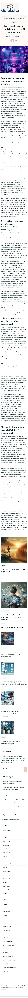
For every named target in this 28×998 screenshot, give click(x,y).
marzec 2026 (6, 845)
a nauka (5, 904)
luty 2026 (5, 849)
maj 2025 (5, 882)
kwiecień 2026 (6, 841)
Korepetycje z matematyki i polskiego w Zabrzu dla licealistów (13, 782)
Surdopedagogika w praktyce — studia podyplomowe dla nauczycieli (13, 788)
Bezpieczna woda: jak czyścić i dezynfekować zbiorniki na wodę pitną (15, 801)
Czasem (5, 915)
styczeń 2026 (6, 852)
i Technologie (6, 930)
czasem (5, 919)
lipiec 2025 (5, 875)
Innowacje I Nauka (8, 934)
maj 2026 (5, 837)
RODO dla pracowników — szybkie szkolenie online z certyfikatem (14, 807)
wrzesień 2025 (6, 867)
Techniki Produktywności (9, 960)
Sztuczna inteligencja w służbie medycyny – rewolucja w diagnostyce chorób (14, 684)
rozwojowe (5, 952)
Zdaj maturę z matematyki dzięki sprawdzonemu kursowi (11, 794)
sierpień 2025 (6, 871)
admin (16, 40)
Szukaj (5, 768)
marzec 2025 (6, 889)
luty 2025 (5, 893)
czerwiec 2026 (6, 834)
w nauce (14, 22)
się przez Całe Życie (8, 956)
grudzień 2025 (6, 856)
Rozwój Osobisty (7, 949)
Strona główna (5, 993)
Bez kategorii (6, 911)
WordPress (3, 989)
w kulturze (5, 971)
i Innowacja (6, 922)
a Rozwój (3, 565)
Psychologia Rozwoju (8, 945)
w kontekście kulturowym (9, 967)
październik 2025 (7, 863)
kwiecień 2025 (6, 886)
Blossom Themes (11, 987)
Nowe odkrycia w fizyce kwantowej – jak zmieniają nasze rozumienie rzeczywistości (14, 654)
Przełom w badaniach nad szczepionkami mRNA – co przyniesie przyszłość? (14, 713)
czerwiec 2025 (6, 878)
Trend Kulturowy (5, 611)
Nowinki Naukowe (7, 941)
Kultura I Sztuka (7, 937)
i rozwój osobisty (7, 926)
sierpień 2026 (6, 830)
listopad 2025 (6, 860)
